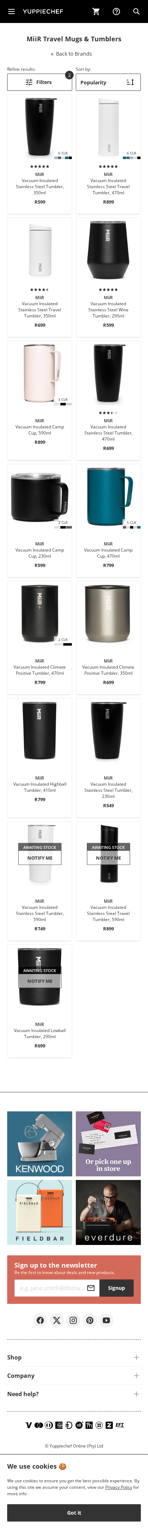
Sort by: (83, 69)
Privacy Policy (118, 1487)
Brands (73, 53)
